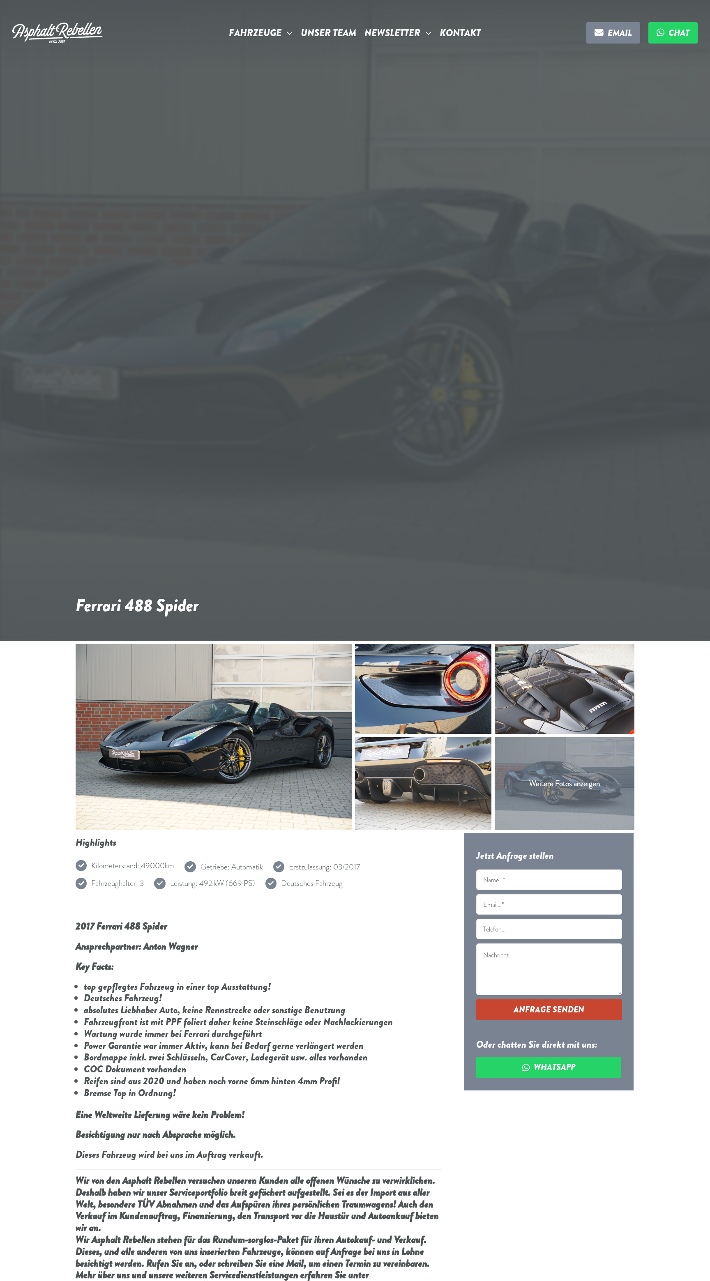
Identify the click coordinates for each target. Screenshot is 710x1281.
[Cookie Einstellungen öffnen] (18, 1270)
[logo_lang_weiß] (57, 26)
